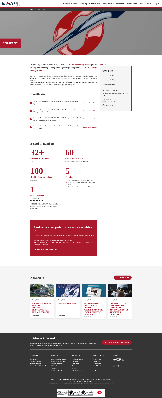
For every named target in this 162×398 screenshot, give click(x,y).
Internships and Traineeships (39, 366)
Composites (75, 361)
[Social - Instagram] (131, 370)
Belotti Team (34, 359)
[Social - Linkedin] (127, 370)
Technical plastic (77, 370)
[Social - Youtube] (124, 370)
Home (32, 9)
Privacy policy (97, 359)
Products (74, 4)
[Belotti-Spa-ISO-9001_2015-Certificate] (63, 392)
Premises (69, 177)
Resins (74, 368)
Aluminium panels (77, 359)
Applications (107, 4)
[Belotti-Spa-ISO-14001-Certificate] (75, 392)
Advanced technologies (58, 361)
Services (128, 4)
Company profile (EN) (109, 80)
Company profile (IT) (108, 76)
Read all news (122, 277)
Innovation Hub (118, 4)
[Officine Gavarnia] (118, 359)
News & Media (138, 4)
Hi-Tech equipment (57, 363)
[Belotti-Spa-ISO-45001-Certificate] (87, 392)
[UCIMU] (99, 392)
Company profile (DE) (109, 84)
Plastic (74, 366)
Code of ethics (97, 363)
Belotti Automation (95, 4)
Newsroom (37, 277)
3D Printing (83, 4)
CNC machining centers (81, 65)
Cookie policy (97, 361)
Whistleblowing (97, 366)
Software (54, 368)
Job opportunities (35, 361)
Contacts (147, 4)
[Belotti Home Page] (11, 3)
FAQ (94, 370)
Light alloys (75, 363)
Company (66, 4)
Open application (35, 363)
